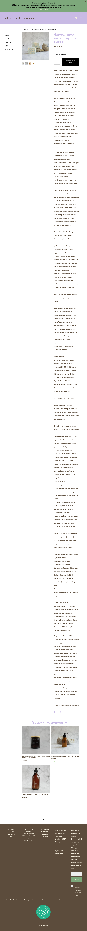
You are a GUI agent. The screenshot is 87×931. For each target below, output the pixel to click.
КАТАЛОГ (11, 829)
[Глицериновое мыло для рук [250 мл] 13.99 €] (36, 779)
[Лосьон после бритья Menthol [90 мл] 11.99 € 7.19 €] (65, 740)
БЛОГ (12, 836)
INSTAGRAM (45, 829)
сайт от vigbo (43, 925)
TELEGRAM (45, 834)
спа (30, 29)
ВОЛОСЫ (8, 42)
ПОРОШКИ (9, 50)
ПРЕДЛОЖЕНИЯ (11, 834)
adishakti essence (20, 18)
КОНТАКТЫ (28, 840)
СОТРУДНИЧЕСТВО (29, 836)
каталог (24, 29)
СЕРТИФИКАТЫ (28, 833)
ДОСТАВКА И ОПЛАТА (28, 830)
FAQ (28, 838)
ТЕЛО (7, 39)
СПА (6, 46)
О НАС (11, 832)
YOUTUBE (45, 836)
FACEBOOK (45, 832)
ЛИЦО (7, 35)
